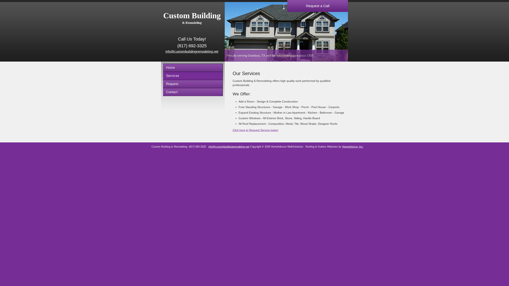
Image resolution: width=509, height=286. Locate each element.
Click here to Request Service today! (255, 130)
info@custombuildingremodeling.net (191, 51)
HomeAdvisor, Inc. (352, 146)
